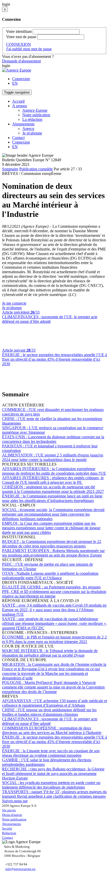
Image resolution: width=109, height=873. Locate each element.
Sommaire (10, 169)
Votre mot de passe (21, 37)
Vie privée (9, 810)
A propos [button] (19, 106)
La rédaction (32, 119)
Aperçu (28, 128)
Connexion (21, 79)
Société (7, 828)
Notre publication (36, 115)
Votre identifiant (19, 31)
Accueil (18, 101)
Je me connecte (14, 303)
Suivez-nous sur (15, 801)
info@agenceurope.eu (20, 869)
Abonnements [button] (23, 124)
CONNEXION (18, 44)
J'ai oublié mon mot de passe (29, 49)
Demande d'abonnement (21, 61)
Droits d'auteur (12, 815)
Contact (18, 137)
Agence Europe (34, 110)
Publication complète (36, 169)
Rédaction (9, 833)
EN (15, 83)
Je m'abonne (32, 133)
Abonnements (11, 824)
